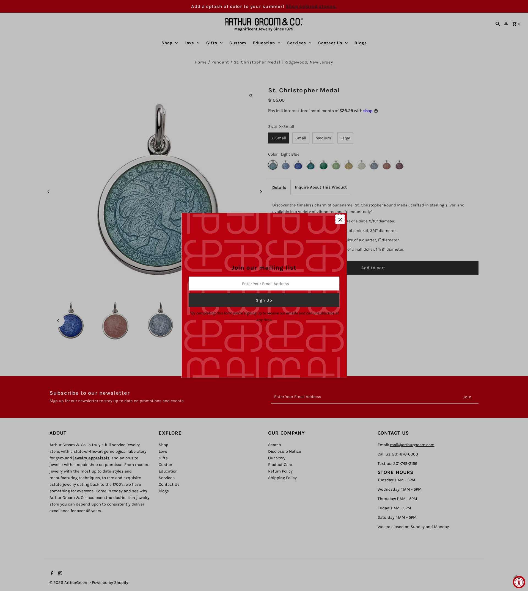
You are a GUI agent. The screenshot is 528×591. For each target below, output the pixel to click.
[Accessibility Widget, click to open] (519, 582)
